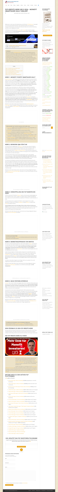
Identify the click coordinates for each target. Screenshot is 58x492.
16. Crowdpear (45, 85)
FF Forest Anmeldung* (21, 399)
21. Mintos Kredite (45, 91)
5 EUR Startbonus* (10, 172)
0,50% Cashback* (16, 106)
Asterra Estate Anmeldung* (23, 403)
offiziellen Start (7, 254)
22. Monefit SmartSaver (46, 93)
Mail (51, 235)
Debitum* (9, 131)
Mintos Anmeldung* (19, 380)
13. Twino (44, 81)
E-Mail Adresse (44, 137)
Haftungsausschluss (17, 52)
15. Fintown (44, 84)
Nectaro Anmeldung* (20, 414)
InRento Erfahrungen (12, 383)
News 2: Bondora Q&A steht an (11, 69)
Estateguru (20, 202)
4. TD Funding (44, 70)
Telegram (30, 293)
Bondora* (20, 146)
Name (6, 458)
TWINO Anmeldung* (19, 391)
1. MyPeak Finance (45, 66)
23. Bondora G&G (45, 95)
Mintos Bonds (19, 248)
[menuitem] (6, 5)
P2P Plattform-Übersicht (19, 323)
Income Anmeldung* (20, 412)
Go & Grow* (10, 127)
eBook (48, 265)
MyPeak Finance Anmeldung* (20, 409)
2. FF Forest (44, 67)
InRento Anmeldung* (20, 383)
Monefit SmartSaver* (9, 79)
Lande (6, 203)
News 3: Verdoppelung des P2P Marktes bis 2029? (14, 70)
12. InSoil (44, 80)
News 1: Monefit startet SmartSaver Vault (13, 68)
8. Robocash (44, 75)
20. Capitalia (44, 90)
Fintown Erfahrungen (11, 300)
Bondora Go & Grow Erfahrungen (14, 171)
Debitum (27, 202)
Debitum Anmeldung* (20, 401)
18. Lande (44, 88)
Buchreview (44, 288)
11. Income (44, 79)
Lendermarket (29, 99)
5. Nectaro (44, 71)
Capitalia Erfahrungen (12, 429)
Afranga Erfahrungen (12, 428)
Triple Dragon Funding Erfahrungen (14, 406)
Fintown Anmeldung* (20, 396)
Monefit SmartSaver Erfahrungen (13, 140)
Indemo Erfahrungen (12, 433)
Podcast (24, 30)
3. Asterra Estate (45, 69)
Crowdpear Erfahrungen (12, 416)
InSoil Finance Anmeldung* (23, 393)
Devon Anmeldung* (19, 411)
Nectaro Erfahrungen (12, 414)
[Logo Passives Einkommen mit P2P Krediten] (12, 2)
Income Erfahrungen (12, 412)
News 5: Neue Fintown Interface (11, 73)
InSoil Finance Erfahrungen (13, 393)
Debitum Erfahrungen (28, 133)
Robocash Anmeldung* (21, 431)
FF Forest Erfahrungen (12, 399)
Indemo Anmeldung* (20, 433)
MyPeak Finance (11, 409)
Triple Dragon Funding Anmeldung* (27, 406)
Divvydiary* (10, 130)
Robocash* (19, 195)
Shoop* (15, 255)
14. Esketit (44, 83)
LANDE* (9, 134)
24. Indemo (44, 97)
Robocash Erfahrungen (12, 212)
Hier (7, 378)
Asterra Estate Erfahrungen (13, 403)
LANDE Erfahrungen (32, 136)
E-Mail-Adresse (7, 462)
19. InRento (44, 89)
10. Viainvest (44, 78)
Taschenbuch (49, 264)
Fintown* (6, 283)
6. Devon (44, 72)
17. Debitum (44, 86)
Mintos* (30, 243)
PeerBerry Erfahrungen (12, 426)
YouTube (19, 30)
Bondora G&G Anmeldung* (25, 386)
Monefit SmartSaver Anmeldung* (26, 421)
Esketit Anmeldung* (19, 424)
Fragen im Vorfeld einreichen (20, 150)
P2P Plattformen (30, 24)
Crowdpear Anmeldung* (22, 416)
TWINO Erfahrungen (11, 391)
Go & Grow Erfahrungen (25, 128)
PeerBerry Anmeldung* (21, 426)
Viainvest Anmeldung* (21, 419)
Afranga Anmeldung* (20, 428)
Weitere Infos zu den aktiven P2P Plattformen (13, 74)
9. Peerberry (44, 76)
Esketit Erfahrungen (11, 424)
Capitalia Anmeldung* (20, 429)
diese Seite (17, 237)
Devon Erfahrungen (11, 411)
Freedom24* (29, 96)
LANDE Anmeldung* (19, 389)
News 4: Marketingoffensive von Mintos (12, 72)
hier (30, 441)
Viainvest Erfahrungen (12, 419)
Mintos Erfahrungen (11, 264)
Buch (48, 233)
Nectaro (13, 296)
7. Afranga (44, 74)
